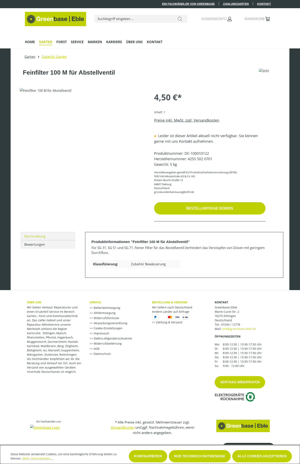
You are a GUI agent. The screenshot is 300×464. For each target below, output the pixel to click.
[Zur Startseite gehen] (55, 18)
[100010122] (83, 132)
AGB (96, 349)
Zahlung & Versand (168, 322)
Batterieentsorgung (106, 308)
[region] (83, 132)
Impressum (101, 333)
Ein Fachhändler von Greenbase (188, 4)
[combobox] (133, 19)
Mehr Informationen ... (37, 458)
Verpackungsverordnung (110, 323)
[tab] (48, 236)
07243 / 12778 (230, 324)
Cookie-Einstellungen (107, 328)
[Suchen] (180, 19)
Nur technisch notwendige (199, 456)
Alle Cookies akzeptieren (262, 456)
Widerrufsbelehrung (107, 343)
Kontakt (264, 4)
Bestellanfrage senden (209, 208)
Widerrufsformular (106, 318)
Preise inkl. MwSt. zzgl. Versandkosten (186, 120)
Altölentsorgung (104, 313)
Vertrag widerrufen (240, 382)
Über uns (34, 302)
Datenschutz (102, 354)
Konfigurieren (148, 456)
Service (95, 302)
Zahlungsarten (236, 4)
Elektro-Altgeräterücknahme (112, 338)
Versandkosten (122, 427)
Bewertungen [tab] (34, 244)
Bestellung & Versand (169, 302)
